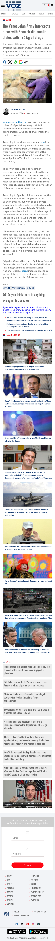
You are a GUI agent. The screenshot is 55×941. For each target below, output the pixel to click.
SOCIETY (10, 892)
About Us (10, 904)
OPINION (10, 900)
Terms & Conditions (22, 916)
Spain (6, 288)
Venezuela (18, 288)
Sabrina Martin (20, 109)
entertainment (37, 892)
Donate (4, 14)
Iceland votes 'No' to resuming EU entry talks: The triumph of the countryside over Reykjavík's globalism (29, 319)
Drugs (30, 288)
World (8, 20)
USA (23, 14)
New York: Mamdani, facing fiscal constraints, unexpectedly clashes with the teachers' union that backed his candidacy (27, 756)
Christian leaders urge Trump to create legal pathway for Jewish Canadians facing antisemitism (24, 698)
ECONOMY (10, 888)
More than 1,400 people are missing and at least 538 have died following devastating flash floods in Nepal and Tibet (28, 616)
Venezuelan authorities (15, 122)
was (43, 142)
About (16, 912)
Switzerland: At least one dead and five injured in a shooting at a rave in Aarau (27, 325)
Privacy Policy (40, 912)
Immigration (36, 888)
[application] (27, 794)
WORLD (50, 14)
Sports (10, 896)
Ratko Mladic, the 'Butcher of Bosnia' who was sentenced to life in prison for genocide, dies (28, 547)
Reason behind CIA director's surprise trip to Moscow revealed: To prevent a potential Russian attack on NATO (28, 651)
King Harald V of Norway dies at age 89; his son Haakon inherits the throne (28, 439)
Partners (35, 900)
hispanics (14, 14)
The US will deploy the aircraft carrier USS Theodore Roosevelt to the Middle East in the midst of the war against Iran (26, 512)
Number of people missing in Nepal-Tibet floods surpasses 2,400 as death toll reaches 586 (24, 367)
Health (41, 14)
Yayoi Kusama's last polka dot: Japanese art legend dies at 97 (28, 582)
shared (24, 270)
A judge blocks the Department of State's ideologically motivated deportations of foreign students (25, 725)
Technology (36, 896)
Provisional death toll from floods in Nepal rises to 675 (29, 330)
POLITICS (32, 14)
